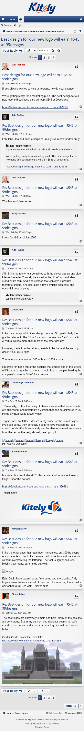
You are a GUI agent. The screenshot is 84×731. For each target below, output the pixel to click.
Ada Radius (18, 115)
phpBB (31, 720)
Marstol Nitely (19, 528)
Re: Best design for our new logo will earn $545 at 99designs (39, 127)
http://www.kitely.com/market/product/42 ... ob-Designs (31, 640)
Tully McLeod (19, 213)
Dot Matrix (17, 309)
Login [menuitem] (82, 20)
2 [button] (44, 57)
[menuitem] (80, 31)
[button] (54, 57)
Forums (21, 20)
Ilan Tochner (18, 64)
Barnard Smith (19, 451)
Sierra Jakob (18, 594)
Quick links (4, 20)
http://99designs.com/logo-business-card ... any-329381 (35, 107)
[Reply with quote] (76, 66)
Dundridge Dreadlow (23, 382)
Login (19, 25)
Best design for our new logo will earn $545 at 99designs (40, 42)
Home (12, 19)
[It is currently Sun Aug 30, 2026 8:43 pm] (75, 31)
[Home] (42, 8)
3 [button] (49, 57)
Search (7, 25)
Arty (34, 723)
